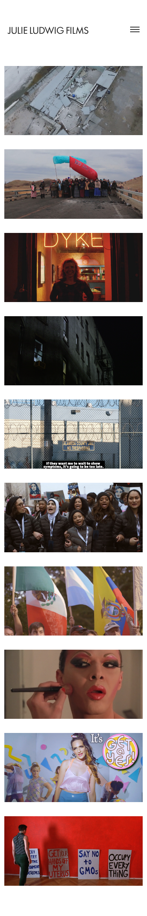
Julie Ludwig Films (48, 30)
